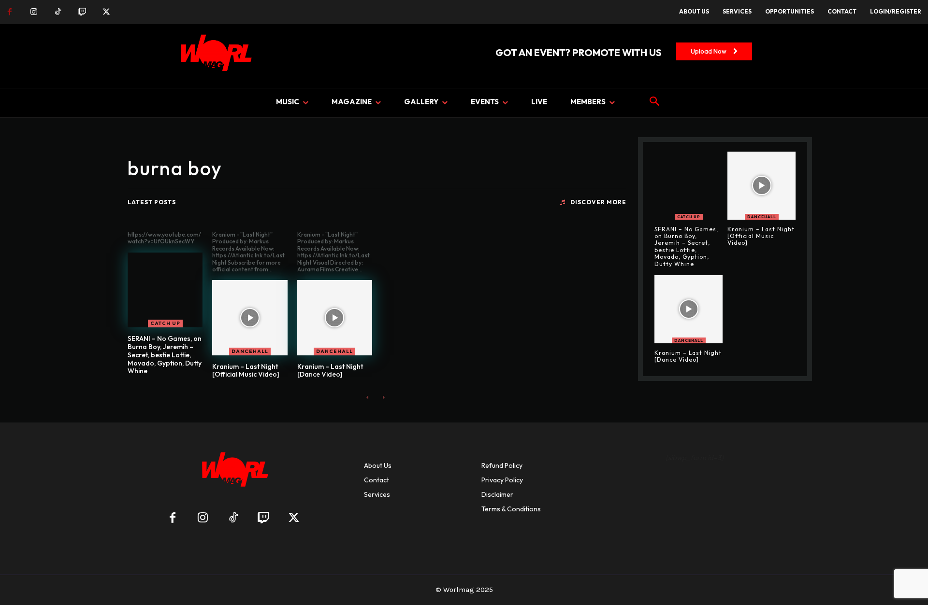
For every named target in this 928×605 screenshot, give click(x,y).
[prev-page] (368, 397)
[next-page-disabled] (383, 397)
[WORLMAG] (233, 472)
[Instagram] (34, 12)
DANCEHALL (250, 351)
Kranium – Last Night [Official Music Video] (245, 370)
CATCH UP (165, 323)
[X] (106, 12)
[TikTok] (58, 12)
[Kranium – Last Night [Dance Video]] (334, 317)
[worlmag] (214, 56)
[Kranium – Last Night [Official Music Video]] (249, 317)
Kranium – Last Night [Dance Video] (330, 370)
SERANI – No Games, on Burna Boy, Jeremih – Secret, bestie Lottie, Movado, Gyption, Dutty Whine (165, 354)
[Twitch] (82, 12)
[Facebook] (9, 12)
